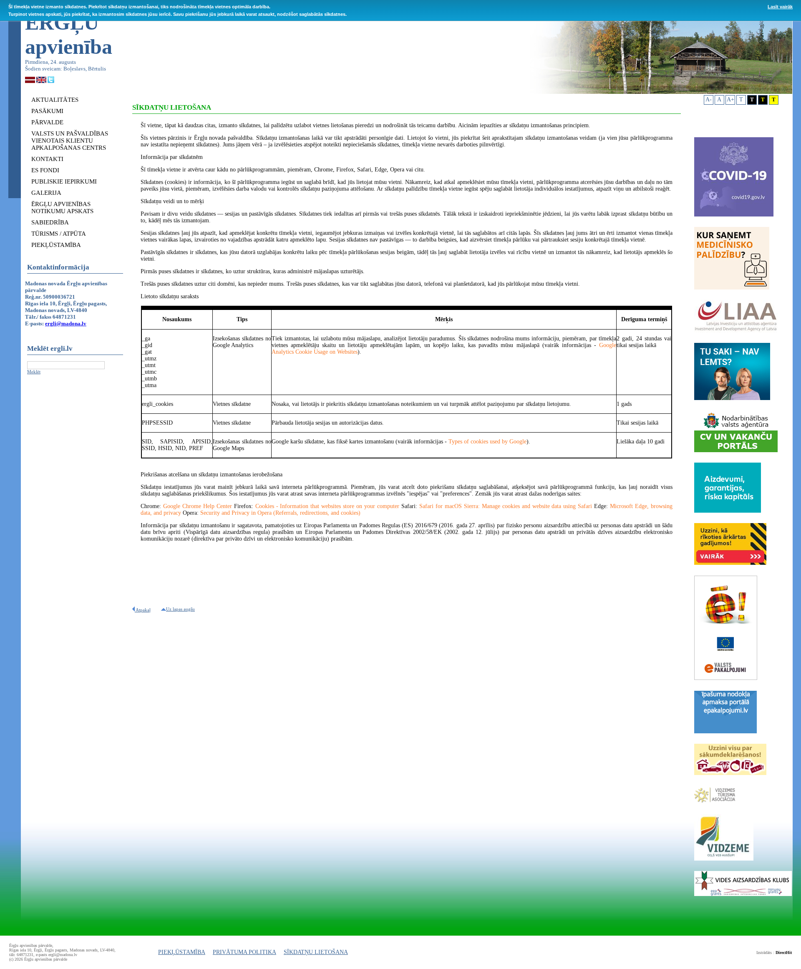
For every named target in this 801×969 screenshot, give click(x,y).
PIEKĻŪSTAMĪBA (181, 952)
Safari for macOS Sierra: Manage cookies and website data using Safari (505, 506)
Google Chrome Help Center (197, 506)
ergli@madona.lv (65, 323)
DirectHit (784, 952)
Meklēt (33, 371)
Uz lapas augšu (180, 609)
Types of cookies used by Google (487, 441)
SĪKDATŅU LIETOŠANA (316, 952)
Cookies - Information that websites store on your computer (327, 506)
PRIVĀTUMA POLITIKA (244, 952)
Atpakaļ (143, 609)
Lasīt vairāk (780, 6)
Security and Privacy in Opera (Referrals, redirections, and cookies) (280, 513)
